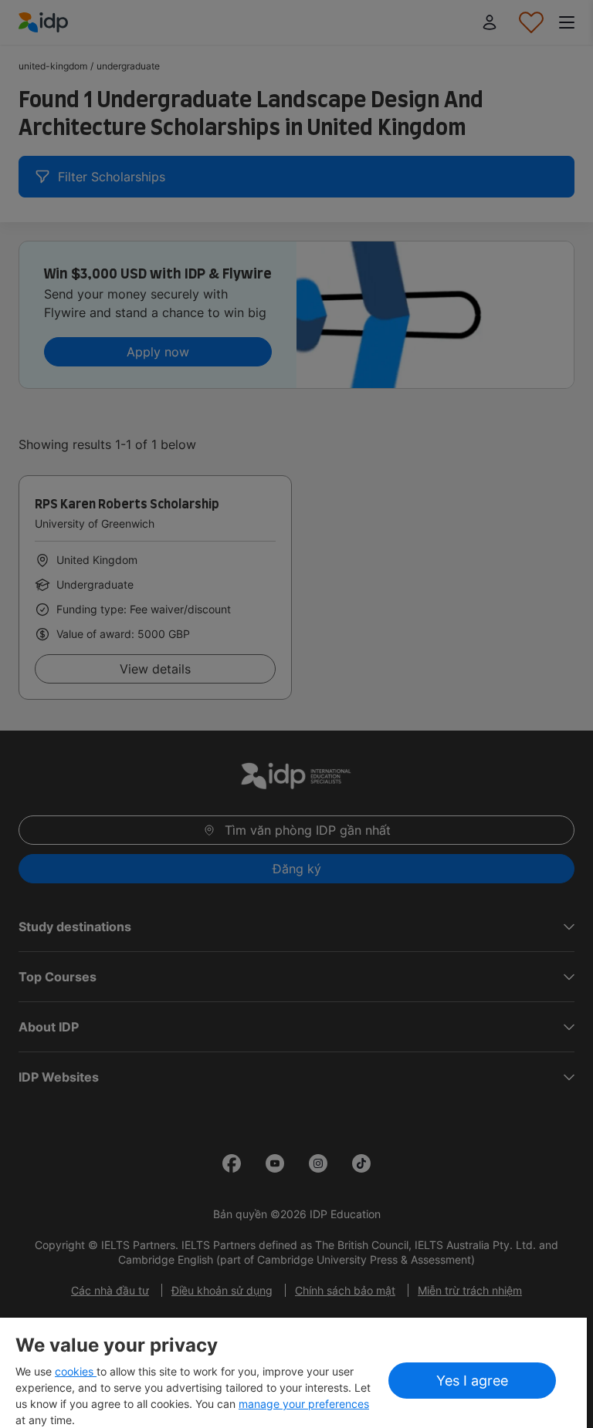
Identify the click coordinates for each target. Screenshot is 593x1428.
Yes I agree (472, 1380)
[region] (293, 1373)
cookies (76, 1371)
